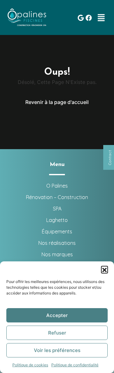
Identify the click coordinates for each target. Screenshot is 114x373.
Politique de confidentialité (74, 365)
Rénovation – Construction (57, 197)
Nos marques (57, 254)
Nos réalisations (57, 243)
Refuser (57, 333)
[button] (104, 269)
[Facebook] (89, 18)
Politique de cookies (30, 365)
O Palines (57, 186)
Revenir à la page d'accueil (57, 102)
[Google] (81, 18)
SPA (57, 208)
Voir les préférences (57, 350)
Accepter (57, 315)
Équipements (57, 231)
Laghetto (57, 220)
